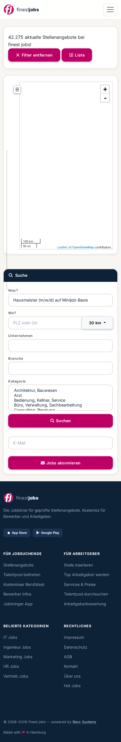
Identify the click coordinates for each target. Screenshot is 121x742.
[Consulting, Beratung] (60, 410)
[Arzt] (60, 395)
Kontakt (71, 666)
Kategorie (17, 381)
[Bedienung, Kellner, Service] (60, 400)
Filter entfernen (37, 55)
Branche (15, 358)
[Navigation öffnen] (110, 9)
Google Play (50, 533)
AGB (68, 656)
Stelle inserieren (78, 565)
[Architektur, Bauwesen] (60, 390)
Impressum (74, 637)
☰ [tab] (17, 89)
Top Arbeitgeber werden (86, 574)
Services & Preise (80, 584)
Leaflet (62, 247)
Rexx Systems (84, 722)
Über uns (72, 676)
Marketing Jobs (17, 656)
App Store (19, 533)
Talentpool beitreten (21, 574)
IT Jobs (10, 637)
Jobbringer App (18, 603)
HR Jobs (11, 666)
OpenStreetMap (83, 247)
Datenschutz (75, 647)
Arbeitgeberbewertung (85, 603)
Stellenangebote (18, 565)
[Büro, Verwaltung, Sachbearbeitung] (60, 405)
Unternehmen (20, 336)
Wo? (12, 313)
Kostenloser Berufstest (23, 584)
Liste (79, 55)
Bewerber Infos (17, 594)
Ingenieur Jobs (17, 647)
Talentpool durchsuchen (86, 594)
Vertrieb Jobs (15, 676)
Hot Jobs (72, 685)
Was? (13, 290)
